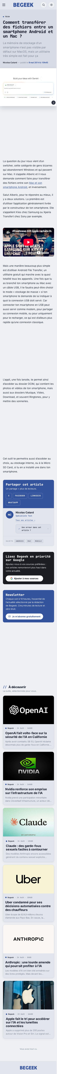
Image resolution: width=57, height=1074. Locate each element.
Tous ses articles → (25, 520)
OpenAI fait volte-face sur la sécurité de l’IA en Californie (26, 737)
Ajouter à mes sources (26, 581)
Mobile (38, 544)
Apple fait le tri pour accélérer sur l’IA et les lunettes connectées (23, 1021)
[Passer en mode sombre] (51, 5)
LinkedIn (36, 495)
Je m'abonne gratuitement (26, 619)
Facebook (20, 495)
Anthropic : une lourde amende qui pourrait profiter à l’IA (27, 963)
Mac (29, 544)
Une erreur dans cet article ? (31, 532)
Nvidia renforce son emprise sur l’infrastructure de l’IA (26, 792)
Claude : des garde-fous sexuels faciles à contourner (27, 847)
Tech (7, 17)
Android (20, 544)
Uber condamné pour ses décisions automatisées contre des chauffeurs (23, 904)
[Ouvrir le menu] (4, 5)
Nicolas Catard (10, 62)
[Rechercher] (43, 5)
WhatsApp (13, 502)
